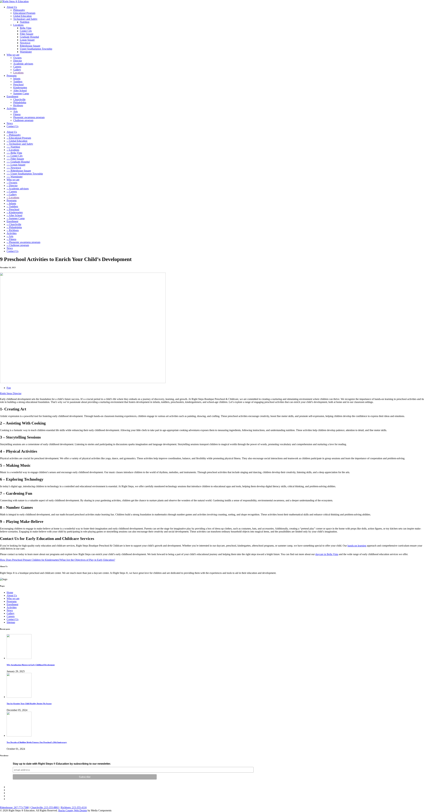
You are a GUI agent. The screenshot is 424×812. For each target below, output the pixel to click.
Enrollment (12, 96)
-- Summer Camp (16, 218)
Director (17, 60)
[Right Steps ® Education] (14, 1)
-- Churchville (14, 224)
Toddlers (17, 81)
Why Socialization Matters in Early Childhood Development (31, 665)
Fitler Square (26, 33)
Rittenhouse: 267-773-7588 (14, 807)
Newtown (25, 42)
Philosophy (19, 10)
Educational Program (24, 13)
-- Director (12, 185)
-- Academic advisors (18, 188)
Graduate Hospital (29, 36)
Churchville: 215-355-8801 (44, 807)
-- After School (14, 215)
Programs (12, 75)
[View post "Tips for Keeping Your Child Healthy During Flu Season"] (19, 696)
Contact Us (12, 126)
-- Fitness (11, 239)
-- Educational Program (19, 137)
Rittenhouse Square (30, 45)
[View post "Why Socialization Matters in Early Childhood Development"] (19, 658)
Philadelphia (19, 102)
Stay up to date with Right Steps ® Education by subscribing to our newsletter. (62, 763)
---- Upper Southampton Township (25, 173)
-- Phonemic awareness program (23, 242)
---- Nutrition (13, 146)
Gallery (17, 69)
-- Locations (13, 149)
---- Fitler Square (15, 158)
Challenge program (23, 120)
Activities (12, 108)
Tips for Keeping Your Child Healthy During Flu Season (29, 704)
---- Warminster (15, 176)
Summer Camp (21, 93)
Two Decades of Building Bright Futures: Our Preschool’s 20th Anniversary (37, 742)
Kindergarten (20, 87)
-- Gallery (12, 194)
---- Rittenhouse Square (19, 170)
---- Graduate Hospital (18, 161)
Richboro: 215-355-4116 (74, 807)
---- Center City (15, 155)
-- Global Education (17, 140)
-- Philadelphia (14, 227)
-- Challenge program (18, 245)
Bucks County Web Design (72, 810)
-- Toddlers (12, 206)
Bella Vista (25, 27)
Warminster (26, 51)
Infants (16, 78)
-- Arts (10, 236)
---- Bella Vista (14, 152)
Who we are (13, 54)
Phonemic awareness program (29, 117)
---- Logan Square (16, 164)
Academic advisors (23, 63)
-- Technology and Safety (20, 143)
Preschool (18, 84)
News (10, 123)
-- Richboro (13, 230)
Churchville (19, 99)
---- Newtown (14, 167)
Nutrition (24, 22)
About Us (12, 7)
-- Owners (12, 182)
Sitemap (11, 622)
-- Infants (11, 203)
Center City (26, 30)
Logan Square (27, 39)
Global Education (22, 16)
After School (20, 90)
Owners (17, 57)
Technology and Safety (25, 19)
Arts (15, 111)
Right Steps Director (10, 393)
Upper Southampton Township (36, 48)
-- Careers (12, 191)
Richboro (18, 105)
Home (10, 592)
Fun (9, 387)
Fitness (17, 114)
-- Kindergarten (15, 212)
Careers (17, 66)
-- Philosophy (14, 134)
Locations (18, 25)
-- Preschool (13, 209)
